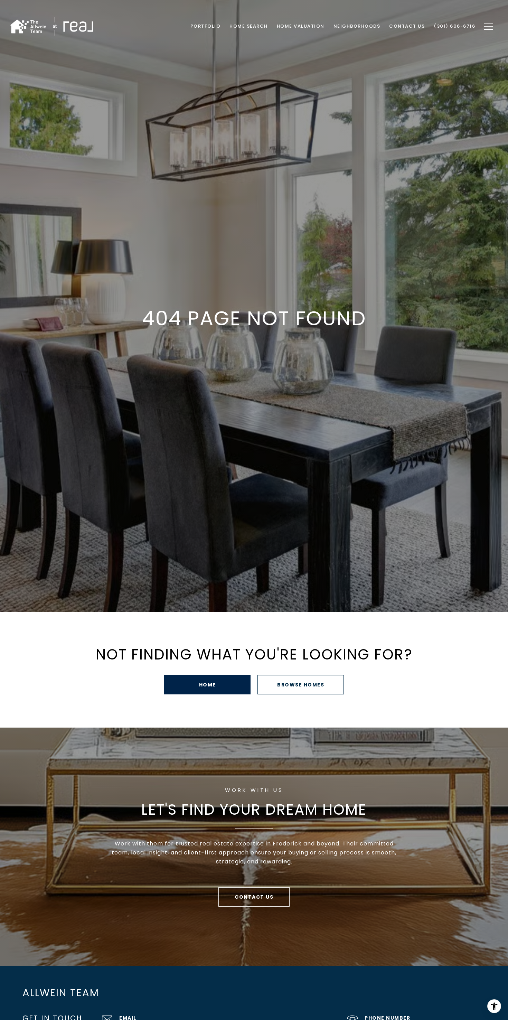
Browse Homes (300, 684)
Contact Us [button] (254, 896)
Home (207, 684)
